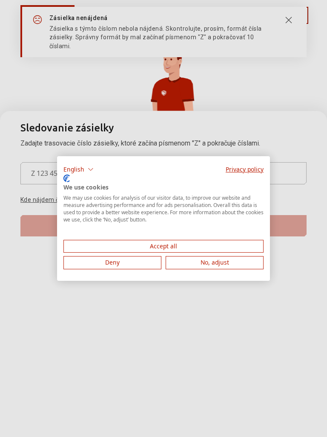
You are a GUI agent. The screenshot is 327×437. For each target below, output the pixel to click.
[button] (78, 169)
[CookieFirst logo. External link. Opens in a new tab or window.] (66, 178)
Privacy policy (245, 169)
